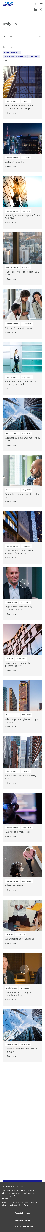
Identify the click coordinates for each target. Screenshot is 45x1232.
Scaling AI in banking (15, 161)
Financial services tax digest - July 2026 (22, 273)
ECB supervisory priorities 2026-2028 (21, 1162)
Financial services (12, 101)
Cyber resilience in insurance (19, 938)
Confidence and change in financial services (18, 994)
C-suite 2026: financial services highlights (21, 1050)
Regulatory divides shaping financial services (18, 608)
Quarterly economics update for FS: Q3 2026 (22, 217)
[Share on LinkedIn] (35, 9)
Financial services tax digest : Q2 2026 (21, 777)
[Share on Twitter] (40, 9)
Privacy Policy (23, 1205)
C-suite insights (11, 602)
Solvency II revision (14, 885)
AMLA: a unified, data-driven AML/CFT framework (19, 552)
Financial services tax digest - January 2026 (19, 1106)
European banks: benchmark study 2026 (22, 439)
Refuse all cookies (22, 1220)
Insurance (9, 658)
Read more (11, 112)
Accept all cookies (22, 1213)
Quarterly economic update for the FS (22, 495)
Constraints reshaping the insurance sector (18, 664)
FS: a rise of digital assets (17, 831)
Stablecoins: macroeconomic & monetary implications (20, 383)
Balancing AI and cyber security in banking (22, 720)
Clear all (6, 60)
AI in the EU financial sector (18, 327)
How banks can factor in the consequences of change (19, 107)
